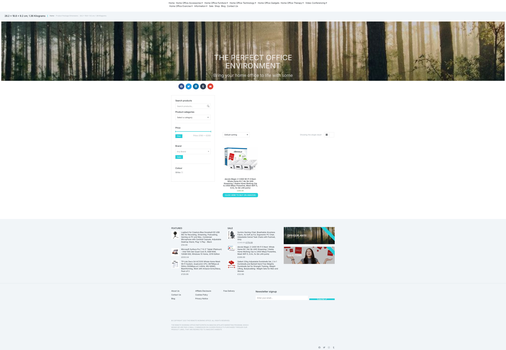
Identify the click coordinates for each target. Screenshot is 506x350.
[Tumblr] (334, 347)
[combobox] (193, 117)
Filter (179, 136)
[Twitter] (324, 347)
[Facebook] (319, 347)
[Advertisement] (193, 198)
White (177, 172)
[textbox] (184, 117)
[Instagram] (329, 347)
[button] (4, 51)
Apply (179, 157)
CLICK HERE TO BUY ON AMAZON (240, 195)
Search (208, 106)
